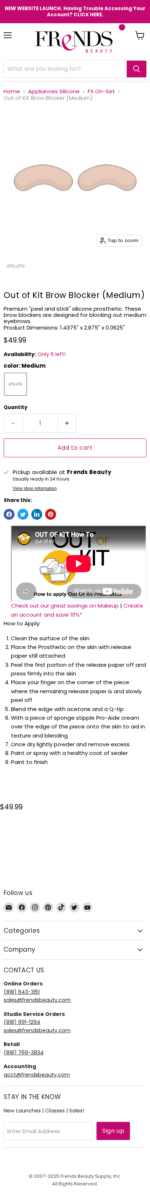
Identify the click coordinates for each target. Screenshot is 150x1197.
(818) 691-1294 (22, 1022)
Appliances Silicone (54, 91)
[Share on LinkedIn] (36, 514)
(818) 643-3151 (22, 992)
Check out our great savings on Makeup (65, 605)
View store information (35, 488)
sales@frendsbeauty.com (37, 1000)
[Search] (136, 69)
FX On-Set (101, 91)
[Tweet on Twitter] (22, 514)
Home (12, 91)
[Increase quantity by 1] (67, 423)
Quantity (15, 407)
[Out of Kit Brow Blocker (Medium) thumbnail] (15, 266)
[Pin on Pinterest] (50, 514)
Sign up (113, 1131)
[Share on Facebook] (9, 514)
